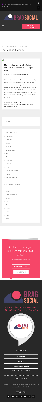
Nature (8, 191)
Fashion (8, 157)
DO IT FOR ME (25, 387)
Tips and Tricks (10, 205)
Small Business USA (12, 195)
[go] (35, 121)
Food (7, 167)
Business (9, 140)
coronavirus (22, 104)
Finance (8, 164)
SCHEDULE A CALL (21, 267)
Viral (7, 219)
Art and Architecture (12, 133)
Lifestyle (8, 181)
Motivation (9, 188)
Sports (8, 198)
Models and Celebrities (13, 184)
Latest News (17, 103)
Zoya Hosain (24, 75)
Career (8, 143)
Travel (8, 212)
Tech (7, 201)
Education (9, 146)
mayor (29, 104)
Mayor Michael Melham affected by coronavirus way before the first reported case (19, 67)
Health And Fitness (12, 171)
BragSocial (9, 136)
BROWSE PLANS (21, 272)
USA (7, 215)
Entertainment (10, 150)
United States (13, 106)
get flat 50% (23, 4)
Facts (7, 153)
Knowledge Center (12, 177)
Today (8, 208)
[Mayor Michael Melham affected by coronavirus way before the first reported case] (4, 59)
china (16, 104)
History (8, 174)
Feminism (9, 160)
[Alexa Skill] (21, 329)
